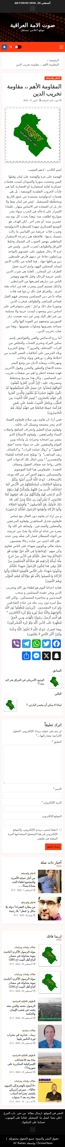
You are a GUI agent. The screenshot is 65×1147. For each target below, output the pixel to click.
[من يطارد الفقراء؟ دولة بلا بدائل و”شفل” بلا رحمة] (50, 908)
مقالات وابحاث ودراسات (24, 947)
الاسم (57, 789)
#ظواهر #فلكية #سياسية (23, 1001)
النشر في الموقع (53, 1113)
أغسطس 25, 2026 (24, 964)
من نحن (21, 1113)
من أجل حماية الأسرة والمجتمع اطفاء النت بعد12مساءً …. (23, 882)
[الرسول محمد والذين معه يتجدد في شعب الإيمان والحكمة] (50, 1009)
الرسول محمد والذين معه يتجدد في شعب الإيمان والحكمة (21, 1009)
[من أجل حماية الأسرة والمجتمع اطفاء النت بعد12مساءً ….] (50, 881)
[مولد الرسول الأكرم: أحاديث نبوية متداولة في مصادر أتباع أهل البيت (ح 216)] (50, 982)
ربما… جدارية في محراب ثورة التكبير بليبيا (21, 1036)
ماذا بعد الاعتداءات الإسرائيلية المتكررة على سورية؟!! (21, 1064)
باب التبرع (9, 1113)
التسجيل (33, 1118)
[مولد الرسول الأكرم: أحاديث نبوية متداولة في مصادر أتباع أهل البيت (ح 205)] (50, 955)
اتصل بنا (44, 1118)
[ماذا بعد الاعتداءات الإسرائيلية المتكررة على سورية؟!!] (50, 1063)
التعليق (57, 742)
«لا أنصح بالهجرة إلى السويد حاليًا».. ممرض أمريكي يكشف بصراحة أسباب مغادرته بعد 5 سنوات (19, 1091)
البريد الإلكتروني (51, 802)
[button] (61, 47)
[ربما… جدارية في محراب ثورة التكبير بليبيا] (50, 1036)
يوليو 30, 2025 (26, 915)
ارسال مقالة (35, 1113)
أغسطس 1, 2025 (25, 890)
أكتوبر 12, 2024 (30, 100)
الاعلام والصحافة (53, 78)
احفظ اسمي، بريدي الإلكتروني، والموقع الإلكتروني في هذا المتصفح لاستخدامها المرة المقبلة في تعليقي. (33, 834)
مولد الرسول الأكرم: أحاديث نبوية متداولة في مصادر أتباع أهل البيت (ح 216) (19, 982)
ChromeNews (44, 1143)
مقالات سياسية (28, 1030)
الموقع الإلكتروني (52, 816)
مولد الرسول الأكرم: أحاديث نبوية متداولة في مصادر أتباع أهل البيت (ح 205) (19, 955)
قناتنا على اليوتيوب (16, 1118)
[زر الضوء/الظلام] (18, 47)
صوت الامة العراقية (32, 25)
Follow (4, 47)
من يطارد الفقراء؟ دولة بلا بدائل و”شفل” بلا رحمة (20, 909)
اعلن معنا (56, 1118)
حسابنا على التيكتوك (33, 1122)
